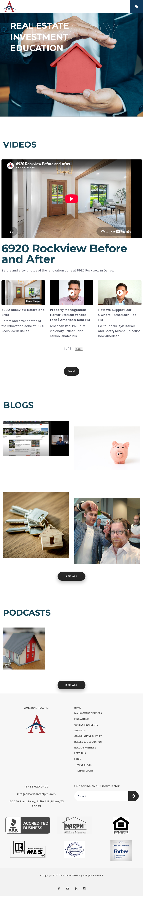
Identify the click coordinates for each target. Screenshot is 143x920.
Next (78, 348)
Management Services (88, 713)
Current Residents (86, 724)
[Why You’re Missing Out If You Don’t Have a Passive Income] (107, 459)
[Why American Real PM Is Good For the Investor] (36, 525)
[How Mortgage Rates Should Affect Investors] (36, 454)
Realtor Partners (85, 747)
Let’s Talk (80, 753)
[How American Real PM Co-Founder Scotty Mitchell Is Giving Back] (107, 531)
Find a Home (81, 719)
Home (77, 707)
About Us (80, 730)
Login (77, 759)
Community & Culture (88, 736)
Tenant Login (85, 770)
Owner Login (84, 765)
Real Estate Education (88, 741)
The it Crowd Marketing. (71, 875)
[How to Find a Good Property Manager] (24, 649)
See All (71, 371)
